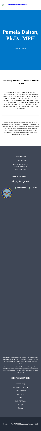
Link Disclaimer (21, 391)
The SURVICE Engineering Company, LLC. (24, 424)
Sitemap (20, 408)
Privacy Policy (20, 384)
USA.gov (20, 404)
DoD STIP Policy (20, 401)
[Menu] (37, 5)
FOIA (20, 397)
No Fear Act (20, 394)
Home (17, 48)
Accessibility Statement (20, 387)
